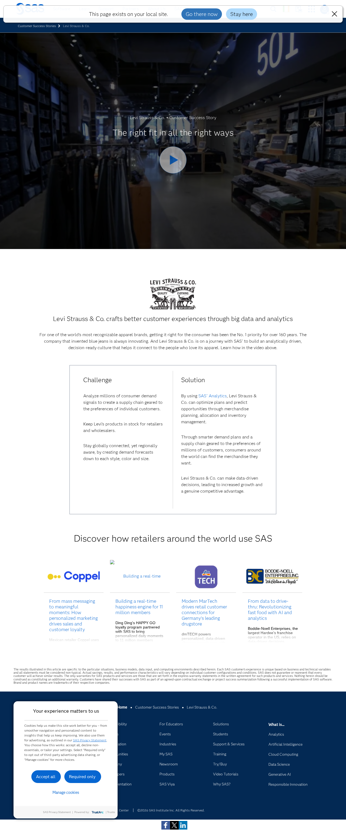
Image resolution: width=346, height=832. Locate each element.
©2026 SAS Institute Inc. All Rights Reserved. (171, 810)
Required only (82, 776)
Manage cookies (65, 792)
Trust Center (119, 810)
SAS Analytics (212, 395)
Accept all (45, 776)
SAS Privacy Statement (90, 740)
